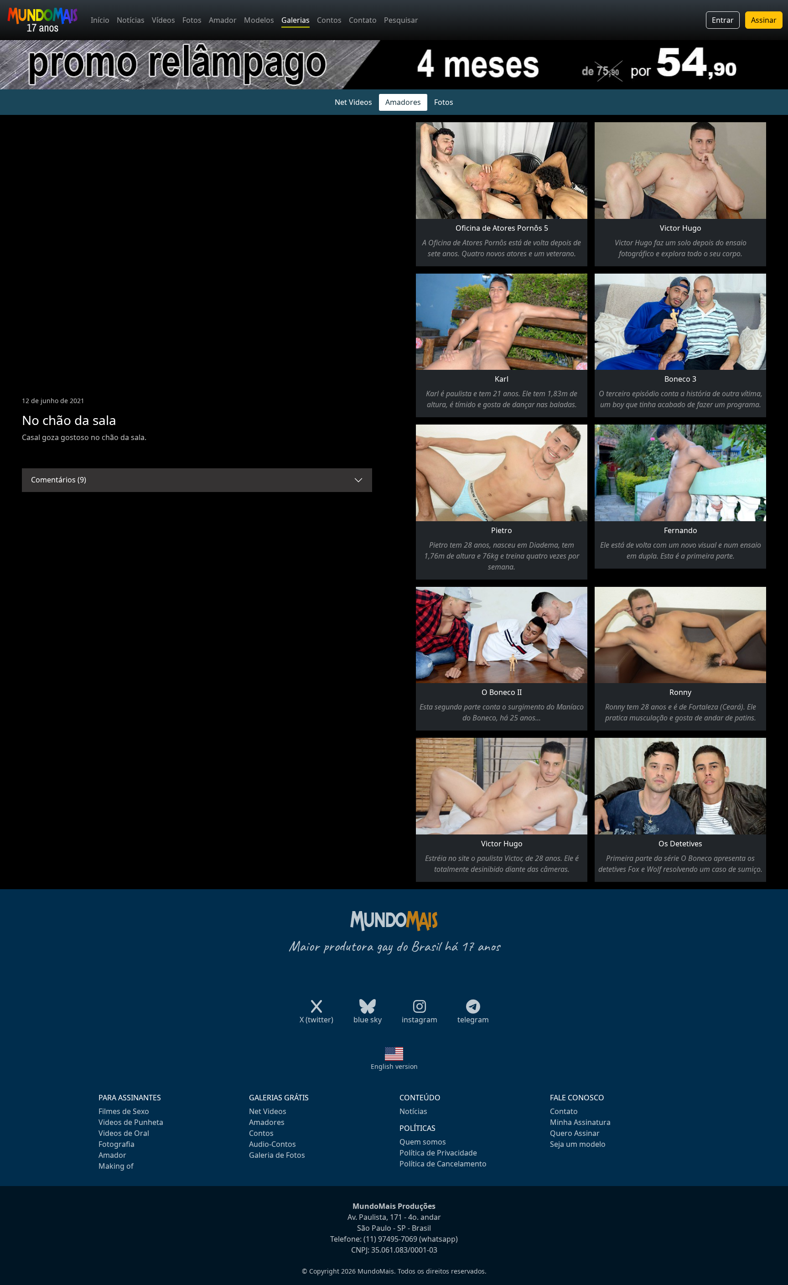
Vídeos (163, 20)
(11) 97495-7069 (390, 1239)
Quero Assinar (575, 1133)
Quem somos (422, 1142)
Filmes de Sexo (123, 1111)
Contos (329, 20)
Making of (116, 1166)
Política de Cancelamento (443, 1164)
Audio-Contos (272, 1144)
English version (394, 1066)
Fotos (192, 20)
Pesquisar (401, 20)
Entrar (723, 20)
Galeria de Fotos (277, 1155)
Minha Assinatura (580, 1122)
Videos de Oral (123, 1133)
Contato (363, 20)
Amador (223, 20)
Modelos (259, 20)
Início (100, 20)
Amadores (403, 102)
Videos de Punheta (130, 1122)
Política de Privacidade (438, 1153)
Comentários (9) (58, 480)
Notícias (131, 20)
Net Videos (353, 102)
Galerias (295, 20)
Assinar (764, 20)
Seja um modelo (578, 1144)
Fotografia (116, 1144)
